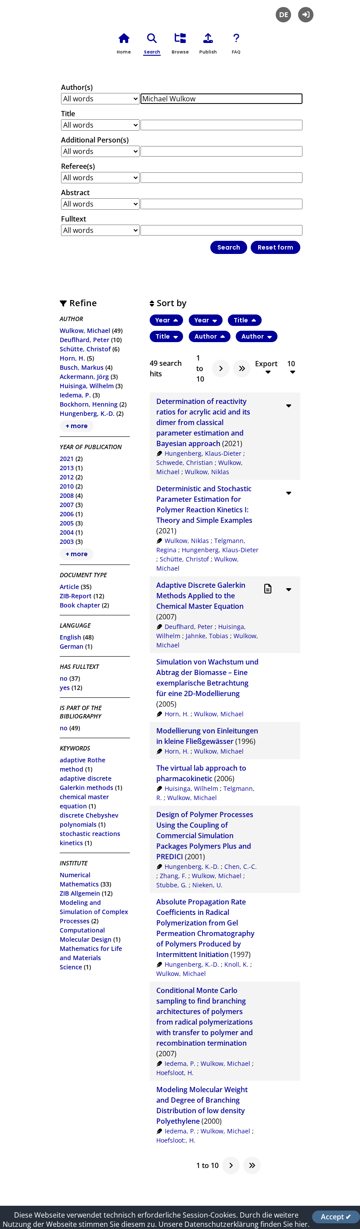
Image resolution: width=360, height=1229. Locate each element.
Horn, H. (72, 358)
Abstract (75, 192)
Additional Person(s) (95, 140)
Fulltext (73, 219)
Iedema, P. (75, 395)
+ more (76, 426)
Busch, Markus (82, 367)
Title (68, 113)
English (70, 637)
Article (69, 586)
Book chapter (80, 605)
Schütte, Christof (85, 349)
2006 (67, 514)
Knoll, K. (236, 964)
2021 (67, 458)
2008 (67, 495)
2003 (67, 541)
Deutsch (283, 14)
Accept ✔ (336, 1217)
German (71, 646)
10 (291, 363)
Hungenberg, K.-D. (87, 413)
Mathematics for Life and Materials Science (91, 957)
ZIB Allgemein (80, 893)
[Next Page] (221, 368)
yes (65, 687)
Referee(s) (78, 166)
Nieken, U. (207, 885)
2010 (67, 486)
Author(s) (77, 87)
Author (206, 336)
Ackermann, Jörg (84, 376)
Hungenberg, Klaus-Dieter (203, 453)
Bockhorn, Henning (89, 404)
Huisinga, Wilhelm (87, 386)
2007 (67, 504)
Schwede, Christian (184, 462)
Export (266, 363)
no (64, 678)
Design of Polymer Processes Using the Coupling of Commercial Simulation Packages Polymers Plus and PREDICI (204, 835)
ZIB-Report (76, 596)
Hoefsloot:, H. (175, 1140)
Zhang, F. (173, 876)
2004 (67, 532)
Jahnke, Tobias (207, 636)
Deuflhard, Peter (84, 340)
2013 (67, 468)
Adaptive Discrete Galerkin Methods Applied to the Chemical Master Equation (200, 595)
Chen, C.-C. (240, 866)
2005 (67, 523)
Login (305, 14)
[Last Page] (242, 368)
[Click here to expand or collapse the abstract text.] (288, 405)
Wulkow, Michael (85, 330)
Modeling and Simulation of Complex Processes (94, 911)
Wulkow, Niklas (207, 472)
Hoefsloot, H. (175, 1072)
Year (163, 320)
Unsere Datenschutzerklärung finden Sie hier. (234, 1224)
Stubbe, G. (171, 885)
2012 (67, 477)
